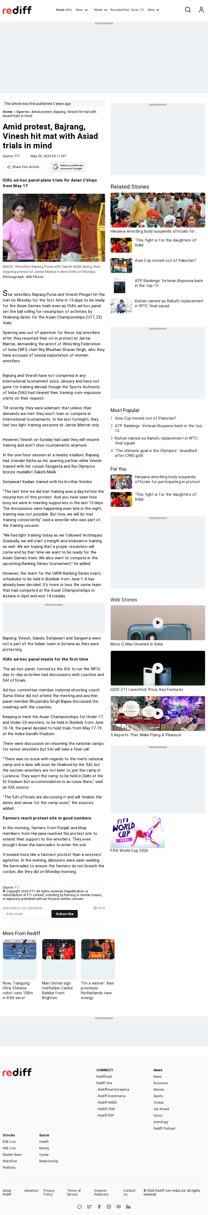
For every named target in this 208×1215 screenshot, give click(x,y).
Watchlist (10, 1161)
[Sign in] (201, 10)
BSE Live (9, 1142)
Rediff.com (163, 1191)
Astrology (161, 1122)
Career (44, 1155)
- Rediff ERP (105, 1115)
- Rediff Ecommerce (110, 1096)
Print (101, 908)
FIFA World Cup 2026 (129, 850)
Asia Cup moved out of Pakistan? (145, 418)
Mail (69, 10)
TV (142, 10)
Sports (22, 112)
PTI (17, 156)
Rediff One (104, 1083)
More (151, 10)
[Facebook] (99, 1207)
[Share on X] (89, 1207)
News (79, 10)
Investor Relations (101, 1192)
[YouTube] (118, 1207)
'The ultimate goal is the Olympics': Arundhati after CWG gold (156, 453)
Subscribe (64, 914)
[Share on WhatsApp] (79, 1207)
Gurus (135, 10)
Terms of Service (74, 1192)
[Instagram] (109, 1207)
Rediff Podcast (165, 1128)
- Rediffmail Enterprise (112, 1090)
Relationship (48, 1161)
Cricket (159, 1102)
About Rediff (7, 1192)
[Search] (188, 10)
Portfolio (9, 1168)
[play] (157, 622)
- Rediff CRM (105, 1109)
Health (44, 1142)
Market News (12, 1155)
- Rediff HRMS (106, 1102)
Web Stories (123, 600)
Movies (159, 1090)
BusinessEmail (119, 10)
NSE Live (9, 1148)
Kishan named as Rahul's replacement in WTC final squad (156, 441)
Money (98, 10)
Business (161, 1083)
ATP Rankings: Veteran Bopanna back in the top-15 (159, 428)
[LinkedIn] (128, 1207)
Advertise (31, 1191)
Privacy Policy (49, 1192)
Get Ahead (161, 1109)
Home (60, 10)
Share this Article (25, 167)
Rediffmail (104, 1077)
